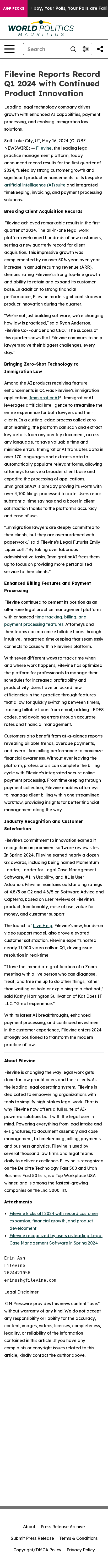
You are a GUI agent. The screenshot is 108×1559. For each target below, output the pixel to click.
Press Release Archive (63, 1526)
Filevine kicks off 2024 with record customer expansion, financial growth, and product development (53, 1221)
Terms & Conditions (78, 1538)
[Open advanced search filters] (85, 49)
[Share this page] (100, 49)
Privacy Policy (81, 1549)
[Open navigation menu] (9, 49)
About (29, 1526)
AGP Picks (13, 8)
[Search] (73, 49)
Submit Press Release (32, 1538)
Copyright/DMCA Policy (37, 1549)
